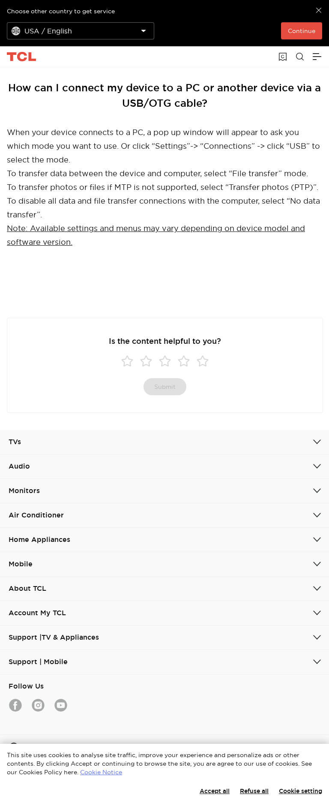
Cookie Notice (101, 772)
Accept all (215, 791)
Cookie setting (300, 791)
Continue (301, 31)
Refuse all (254, 791)
